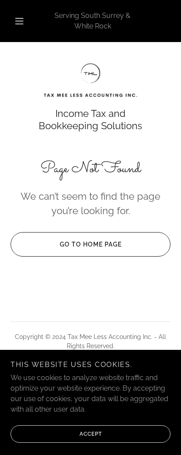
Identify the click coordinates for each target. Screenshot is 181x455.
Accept (91, 434)
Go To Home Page (91, 244)
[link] (90, 80)
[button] (19, 21)
